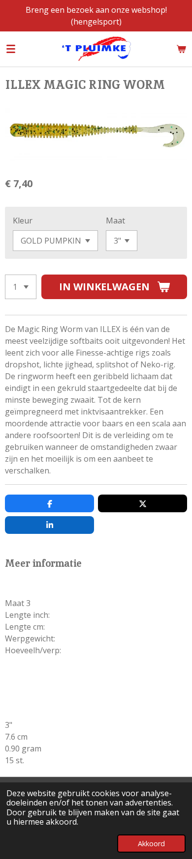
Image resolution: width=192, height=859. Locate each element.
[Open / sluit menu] (11, 48)
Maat (115, 220)
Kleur (22, 220)
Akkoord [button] (151, 843)
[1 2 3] (20, 287)
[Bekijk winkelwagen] (181, 48)
